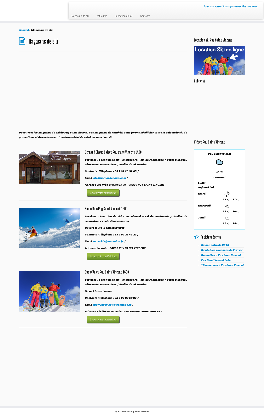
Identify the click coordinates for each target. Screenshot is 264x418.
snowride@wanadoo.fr (108, 241)
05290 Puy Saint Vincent (136, 411)
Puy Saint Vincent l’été (216, 260)
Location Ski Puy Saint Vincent (30, 9)
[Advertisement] (103, 94)
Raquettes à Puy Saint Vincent (221, 255)
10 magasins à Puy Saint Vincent (222, 265)
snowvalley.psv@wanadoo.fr (112, 304)
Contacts (145, 16)
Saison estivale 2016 (215, 245)
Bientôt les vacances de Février (222, 250)
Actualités (102, 16)
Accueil (24, 30)
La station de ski (124, 16)
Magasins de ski (80, 16)
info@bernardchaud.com (109, 178)
